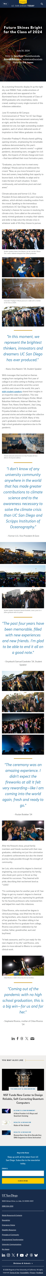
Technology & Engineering (23, 1089)
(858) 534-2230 (7, 1206)
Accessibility (24, 1273)
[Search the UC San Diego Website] (42, 4)
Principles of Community (10, 1235)
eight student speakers (12, 391)
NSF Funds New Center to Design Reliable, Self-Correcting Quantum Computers (23, 1098)
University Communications (11, 1244)
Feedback (39, 1273)
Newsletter (6, 1220)
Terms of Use (14, 1273)
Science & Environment (24, 1110)
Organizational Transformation (12, 1239)
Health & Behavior (22, 1122)
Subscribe (23, 1181)
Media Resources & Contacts (12, 1215)
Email (5, 1168)
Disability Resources (9, 1230)
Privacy (32, 1273)
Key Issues (5, 1249)
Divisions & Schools (22, 1263)
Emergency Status (8, 1225)
